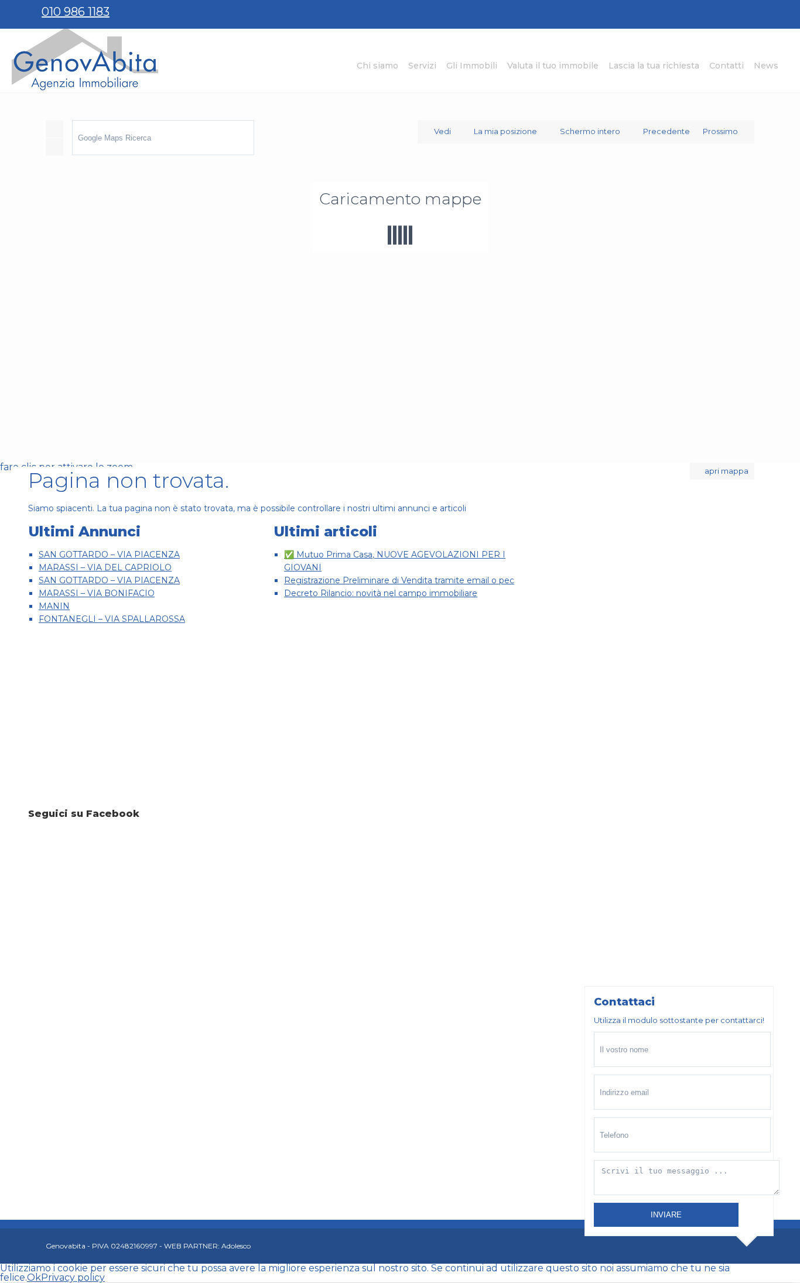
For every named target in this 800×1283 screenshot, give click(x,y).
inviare (666, 1214)
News (766, 65)
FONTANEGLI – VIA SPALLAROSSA (112, 619)
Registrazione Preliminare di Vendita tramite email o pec (399, 580)
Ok (34, 1277)
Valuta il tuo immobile (553, 65)
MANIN (54, 606)
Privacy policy (73, 1277)
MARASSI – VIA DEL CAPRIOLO (105, 567)
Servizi (422, 65)
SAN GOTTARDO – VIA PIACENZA (109, 554)
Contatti (726, 65)
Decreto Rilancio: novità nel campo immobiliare (380, 593)
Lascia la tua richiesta (653, 65)
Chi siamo (377, 65)
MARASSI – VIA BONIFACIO (97, 593)
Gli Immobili (471, 65)
